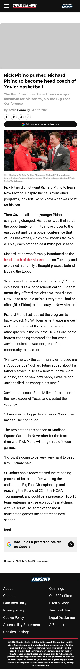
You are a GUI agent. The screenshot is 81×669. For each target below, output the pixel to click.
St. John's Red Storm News (32, 561)
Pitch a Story (59, 603)
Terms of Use (59, 610)
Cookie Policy (13, 617)
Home (8, 561)
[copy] (28, 117)
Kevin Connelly (19, 110)
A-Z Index (56, 625)
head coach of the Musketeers (27, 260)
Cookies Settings (16, 632)
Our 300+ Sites (60, 596)
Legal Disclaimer (62, 617)
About (8, 588)
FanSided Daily (14, 603)
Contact (9, 596)
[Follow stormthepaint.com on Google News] (71, 544)
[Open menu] (6, 6)
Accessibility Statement (21, 625)
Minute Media (23, 642)
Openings (56, 588)
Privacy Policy (14, 610)
